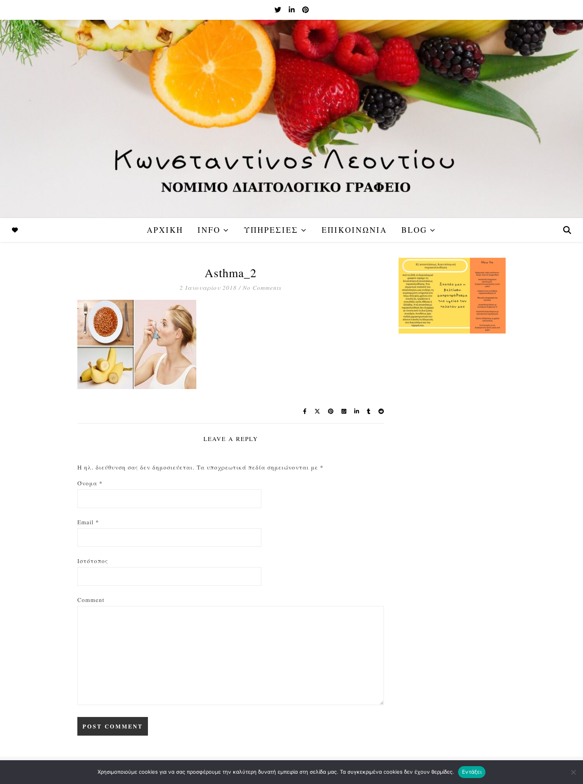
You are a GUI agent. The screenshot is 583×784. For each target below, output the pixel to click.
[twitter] (278, 9)
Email (88, 522)
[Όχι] (573, 772)
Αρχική (165, 229)
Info (209, 229)
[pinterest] (305, 9)
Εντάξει (471, 772)
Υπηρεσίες (271, 229)
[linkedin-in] (292, 9)
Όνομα (90, 483)
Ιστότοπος (92, 561)
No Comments (262, 287)
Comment (90, 600)
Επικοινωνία (354, 229)
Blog (414, 229)
